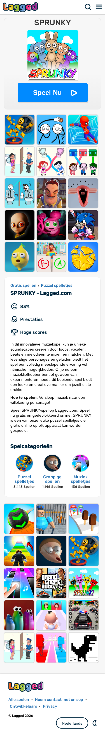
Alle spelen (18, 699)
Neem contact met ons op (59, 699)
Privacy (50, 706)
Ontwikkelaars (23, 706)
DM (95, 723)
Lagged (21, 7)
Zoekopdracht (88, 7)
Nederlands (72, 723)
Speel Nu (47, 92)
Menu (99, 7)
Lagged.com (26, 686)
